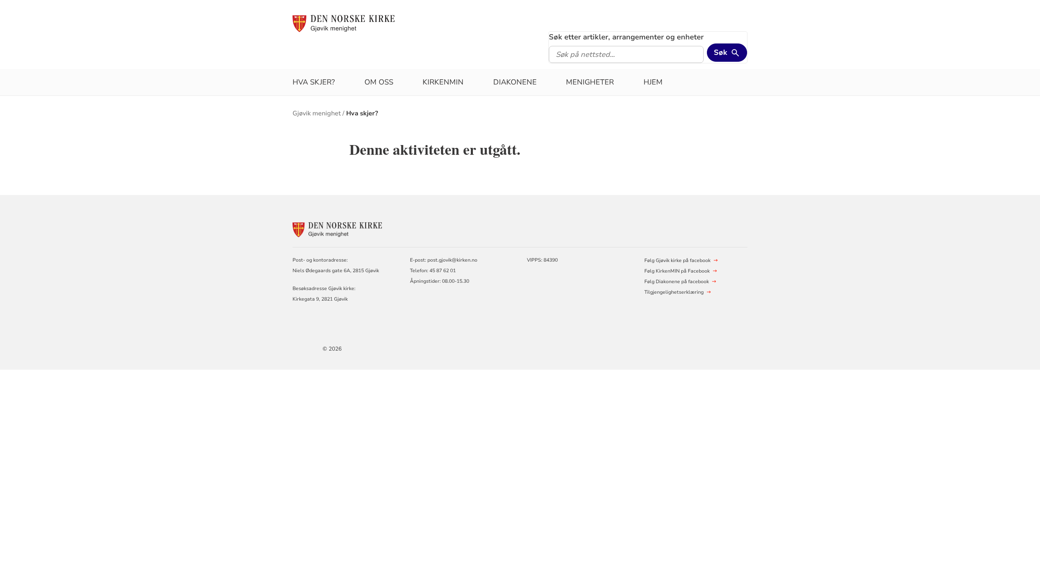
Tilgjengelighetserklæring (674, 292)
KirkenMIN (443, 82)
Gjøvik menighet (316, 113)
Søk (720, 52)
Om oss (378, 82)
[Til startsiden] (343, 23)
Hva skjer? (313, 82)
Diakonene (515, 82)
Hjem (653, 82)
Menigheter (590, 82)
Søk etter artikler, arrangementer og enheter (626, 37)
